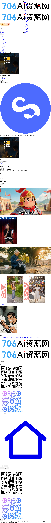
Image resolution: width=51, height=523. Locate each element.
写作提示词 (27, 17)
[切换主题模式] (1, 33)
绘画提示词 (4, 41)
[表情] (0, 178)
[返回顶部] (2, 520)
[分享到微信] (0, 163)
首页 (24, 1)
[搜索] (0, 33)
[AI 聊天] (1, 520)
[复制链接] (2, 163)
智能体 (3, 47)
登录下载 (2, 81)
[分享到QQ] (1, 163)
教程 (3, 39)
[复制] (6, 494)
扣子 (2, 160)
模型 (3, 40)
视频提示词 (4, 42)
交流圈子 (25, 32)
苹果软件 (27, 25)
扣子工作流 (27, 31)
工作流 (26, 8)
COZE (1, 160)
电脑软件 (27, 24)
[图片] (2, 178)
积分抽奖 (25, 33)
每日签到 (3, 50)
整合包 (26, 7)
